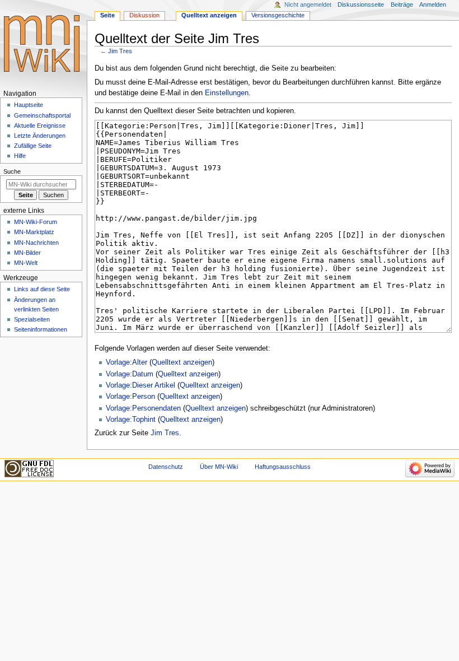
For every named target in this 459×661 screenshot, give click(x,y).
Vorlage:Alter (126, 362)
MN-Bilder (27, 252)
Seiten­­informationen (40, 329)
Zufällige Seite (32, 145)
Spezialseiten (32, 319)
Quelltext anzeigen (182, 362)
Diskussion (144, 15)
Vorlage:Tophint (131, 419)
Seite (107, 15)
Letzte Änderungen (39, 135)
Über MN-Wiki (219, 466)
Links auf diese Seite (42, 289)
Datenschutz (165, 466)
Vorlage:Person (130, 397)
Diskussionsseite (361, 4)
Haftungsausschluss (283, 466)
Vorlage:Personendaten (143, 408)
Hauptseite (28, 104)
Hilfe (20, 155)
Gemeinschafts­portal (42, 115)
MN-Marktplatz (34, 232)
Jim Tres (120, 51)
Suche (12, 171)
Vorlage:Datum (129, 374)
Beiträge (402, 4)
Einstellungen (227, 93)
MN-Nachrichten (36, 242)
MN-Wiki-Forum (35, 221)
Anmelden (432, 4)
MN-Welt (26, 262)
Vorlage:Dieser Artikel (140, 385)
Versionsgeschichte (278, 15)
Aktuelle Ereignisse (39, 125)
